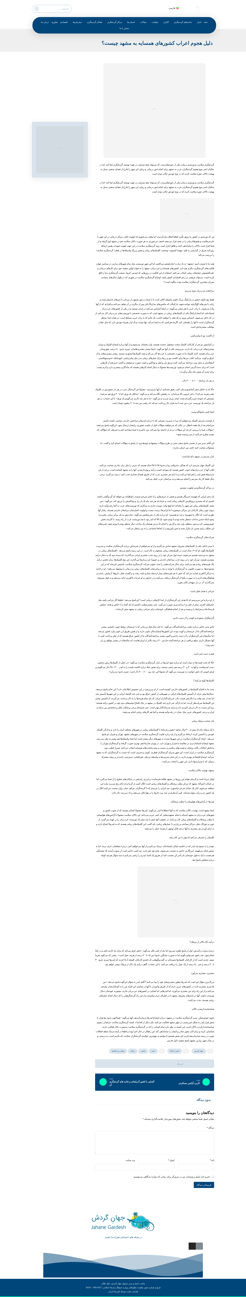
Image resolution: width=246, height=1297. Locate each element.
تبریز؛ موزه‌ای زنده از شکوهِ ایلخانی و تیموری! (59, 111)
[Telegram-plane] (199, 1246)
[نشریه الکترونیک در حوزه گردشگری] (197, 9)
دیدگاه (133, 1051)
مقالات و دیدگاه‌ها (118, 1051)
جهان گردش (198, 1051)
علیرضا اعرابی (114, 1291)
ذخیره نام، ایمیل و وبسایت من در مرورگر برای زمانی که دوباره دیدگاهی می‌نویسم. (171, 1176)
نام (212, 1160)
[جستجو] (36, 8)
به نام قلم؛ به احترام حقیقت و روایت (64, 106)
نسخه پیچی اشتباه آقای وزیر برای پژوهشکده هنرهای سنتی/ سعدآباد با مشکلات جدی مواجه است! (59, 96)
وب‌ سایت (130, 1160)
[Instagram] (192, 1246)
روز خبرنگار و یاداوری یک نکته (67, 86)
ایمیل (171, 1160)
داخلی (143, 1051)
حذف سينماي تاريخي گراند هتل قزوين (63, 81)
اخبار (153, 1051)
